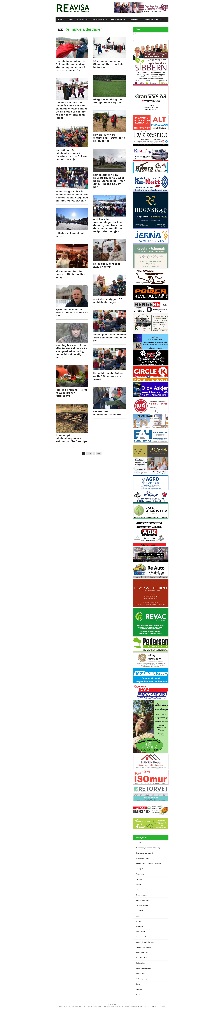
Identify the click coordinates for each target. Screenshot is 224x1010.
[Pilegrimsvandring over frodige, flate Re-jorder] (109, 96)
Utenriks (139, 989)
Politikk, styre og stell (143, 947)
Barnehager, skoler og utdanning (148, 848)
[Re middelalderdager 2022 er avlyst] (109, 260)
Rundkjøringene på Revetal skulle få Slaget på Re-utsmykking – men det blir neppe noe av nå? (109, 180)
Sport (138, 984)
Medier (138, 921)
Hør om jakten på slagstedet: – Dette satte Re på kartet (109, 137)
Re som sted (140, 973)
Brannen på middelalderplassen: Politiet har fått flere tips (71, 438)
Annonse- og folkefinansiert (154, 19)
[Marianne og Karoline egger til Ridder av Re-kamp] (72, 268)
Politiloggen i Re (142, 953)
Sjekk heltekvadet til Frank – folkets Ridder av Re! (72, 312)
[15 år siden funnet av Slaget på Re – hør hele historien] (109, 58)
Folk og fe (139, 869)
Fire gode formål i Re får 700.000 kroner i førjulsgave (71, 392)
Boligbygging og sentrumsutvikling (148, 863)
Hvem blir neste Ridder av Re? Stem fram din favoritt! (108, 376)
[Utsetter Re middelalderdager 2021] (109, 408)
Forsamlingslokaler (118, 19)
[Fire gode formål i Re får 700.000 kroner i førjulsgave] (72, 386)
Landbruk (139, 911)
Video (70, 19)
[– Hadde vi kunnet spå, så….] (72, 229)
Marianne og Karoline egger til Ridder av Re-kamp (70, 274)
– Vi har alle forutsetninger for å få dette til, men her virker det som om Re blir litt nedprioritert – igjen (108, 225)
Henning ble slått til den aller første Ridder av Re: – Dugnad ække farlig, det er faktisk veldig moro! (72, 351)
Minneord (139, 926)
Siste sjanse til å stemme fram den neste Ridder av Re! (109, 337)
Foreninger (140, 874)
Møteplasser (140, 932)
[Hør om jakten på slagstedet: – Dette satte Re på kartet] (109, 131)
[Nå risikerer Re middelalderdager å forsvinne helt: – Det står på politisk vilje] (72, 147)
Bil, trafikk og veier (142, 858)
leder (137, 916)
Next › (98, 453)
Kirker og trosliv (141, 895)
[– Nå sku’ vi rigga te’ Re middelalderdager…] (109, 296)
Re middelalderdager (143, 968)
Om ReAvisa (134, 19)
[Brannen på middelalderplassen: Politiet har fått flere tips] (72, 432)
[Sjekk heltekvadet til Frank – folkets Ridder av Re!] (72, 306)
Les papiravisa (82, 19)
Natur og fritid (141, 937)
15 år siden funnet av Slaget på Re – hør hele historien (108, 64)
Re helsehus (140, 963)
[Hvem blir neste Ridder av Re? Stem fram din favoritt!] (109, 369)
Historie (138, 884)
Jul (137, 890)
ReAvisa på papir (142, 979)
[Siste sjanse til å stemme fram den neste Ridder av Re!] (109, 331)
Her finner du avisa (100, 19)
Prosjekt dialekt (141, 958)
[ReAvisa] (73, 12)
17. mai (138, 842)
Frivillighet (139, 879)
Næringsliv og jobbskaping (145, 942)
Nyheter (61, 19)
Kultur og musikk (142, 905)
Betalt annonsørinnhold (144, 853)
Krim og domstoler (142, 900)
